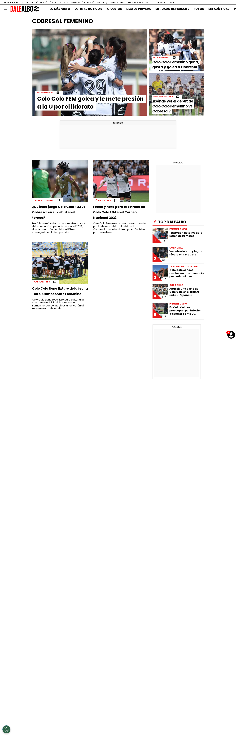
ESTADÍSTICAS (218, 9)
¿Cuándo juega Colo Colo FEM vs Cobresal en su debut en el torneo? (58, 212)
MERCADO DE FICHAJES (172, 9)
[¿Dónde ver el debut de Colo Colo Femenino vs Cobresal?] (176, 94)
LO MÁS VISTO (60, 9)
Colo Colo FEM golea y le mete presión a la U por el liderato (90, 103)
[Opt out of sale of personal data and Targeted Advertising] (6, 729)
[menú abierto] (6, 9)
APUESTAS (114, 9)
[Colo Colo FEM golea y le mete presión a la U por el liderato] (89, 72)
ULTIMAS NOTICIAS (88, 9)
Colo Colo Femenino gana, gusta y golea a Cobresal (175, 65)
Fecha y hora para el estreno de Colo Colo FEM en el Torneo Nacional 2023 (119, 212)
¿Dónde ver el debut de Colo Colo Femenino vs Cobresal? (172, 106)
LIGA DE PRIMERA (138, 9)
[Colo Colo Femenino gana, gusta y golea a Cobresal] (176, 50)
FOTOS (199, 9)
